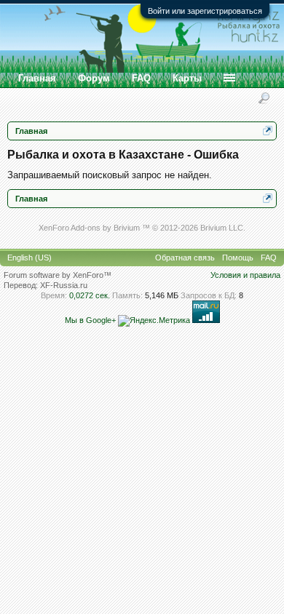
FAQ (141, 78)
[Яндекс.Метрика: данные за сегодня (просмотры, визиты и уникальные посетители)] (154, 321)
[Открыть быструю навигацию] (267, 130)
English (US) (29, 257)
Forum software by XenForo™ (57, 275)
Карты (187, 78)
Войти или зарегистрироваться (205, 11)
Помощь (237, 257)
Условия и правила (245, 275)
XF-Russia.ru (63, 285)
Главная (37, 78)
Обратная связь (185, 257)
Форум (94, 78)
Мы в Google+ (90, 320)
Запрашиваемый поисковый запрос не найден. (109, 175)
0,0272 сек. (89, 295)
